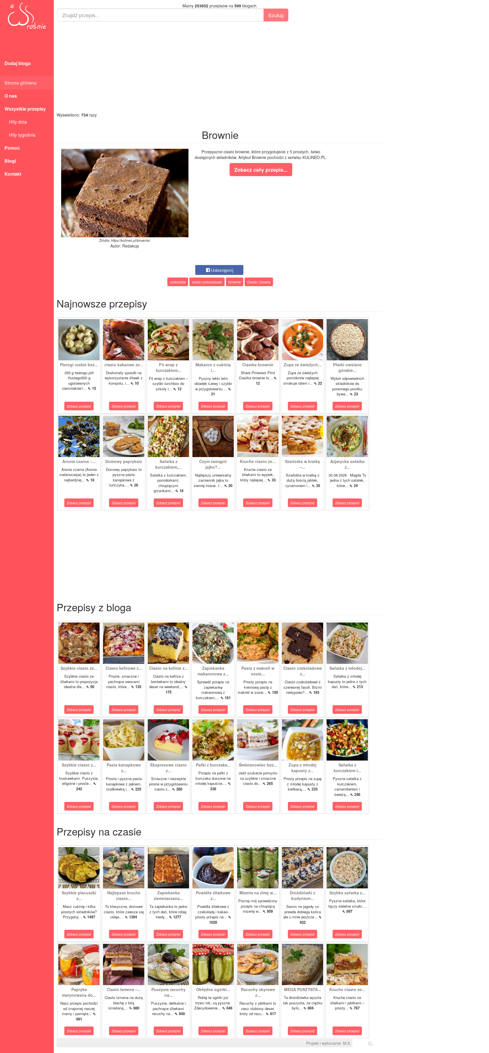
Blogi (10, 161)
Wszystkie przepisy (25, 108)
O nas (11, 95)
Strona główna (21, 82)
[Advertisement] (220, 66)
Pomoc (12, 148)
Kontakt (13, 174)
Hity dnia (16, 122)
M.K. (347, 1043)
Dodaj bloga (18, 63)
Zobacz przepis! (79, 406)
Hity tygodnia (20, 135)
